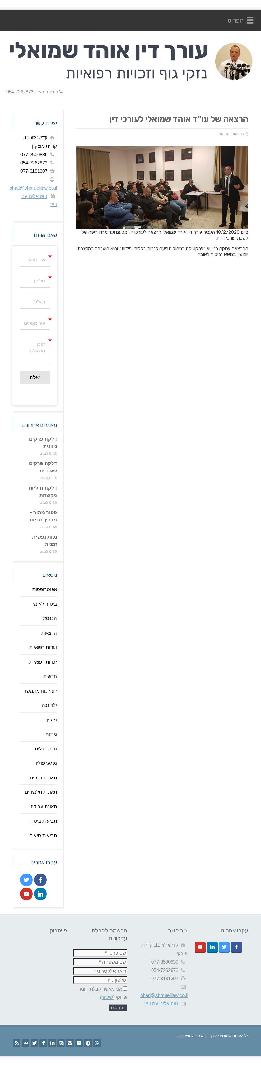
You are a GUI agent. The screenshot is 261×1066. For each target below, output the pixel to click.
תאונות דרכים (43, 777)
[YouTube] (79, 1043)
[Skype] (61, 1043)
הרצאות (237, 134)
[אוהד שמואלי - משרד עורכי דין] (130, 80)
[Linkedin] (52, 1043)
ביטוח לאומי (45, 604)
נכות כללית (46, 748)
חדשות (223, 134)
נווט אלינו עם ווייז (161, 1003)
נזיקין (52, 719)
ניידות (51, 734)
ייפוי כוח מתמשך (40, 690)
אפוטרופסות (44, 589)
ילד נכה (49, 705)
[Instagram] (70, 1043)
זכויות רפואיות (43, 662)
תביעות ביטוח (43, 821)
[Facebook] (43, 1043)
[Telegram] (88, 1043)
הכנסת (50, 618)
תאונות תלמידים (41, 792)
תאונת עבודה (44, 806)
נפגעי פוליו (46, 763)
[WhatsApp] (97, 1043)
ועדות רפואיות (43, 647)
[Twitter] (34, 1043)
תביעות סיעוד (43, 835)
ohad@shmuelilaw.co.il (33, 188)
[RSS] (16, 1043)
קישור (107, 997)
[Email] (25, 1043)
